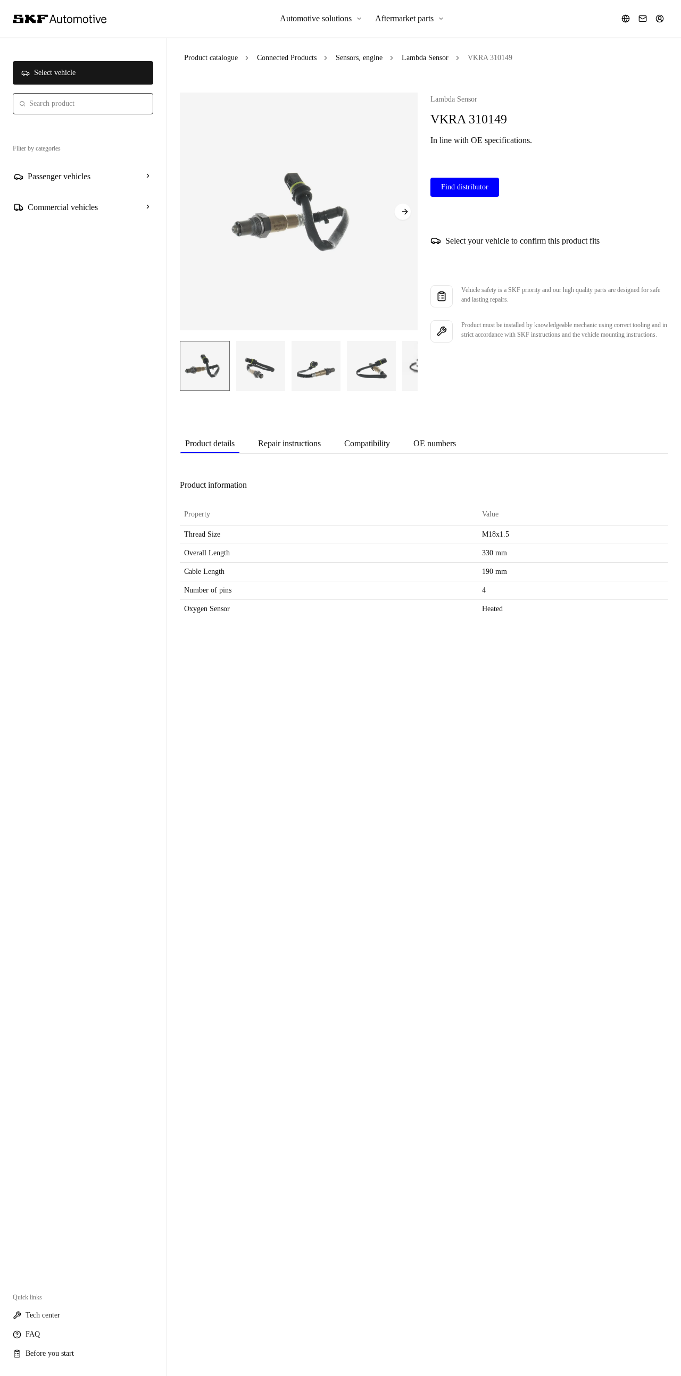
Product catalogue (211, 58)
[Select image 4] (371, 366)
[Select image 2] (260, 366)
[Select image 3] (316, 366)
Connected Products (287, 58)
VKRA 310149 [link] (490, 58)
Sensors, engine (359, 58)
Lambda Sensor (425, 58)
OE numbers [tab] (434, 443)
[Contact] (642, 18)
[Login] (659, 18)
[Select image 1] (205, 366)
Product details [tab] (210, 443)
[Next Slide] (402, 211)
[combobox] (83, 103)
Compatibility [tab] (367, 443)
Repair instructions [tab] (289, 443)
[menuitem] (321, 19)
